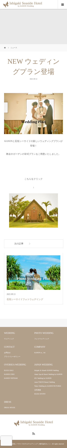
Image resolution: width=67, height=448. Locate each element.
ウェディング (9, 339)
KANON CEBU (9, 374)
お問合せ (7, 353)
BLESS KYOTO (39, 394)
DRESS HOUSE (9, 407)
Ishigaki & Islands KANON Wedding (46, 370)
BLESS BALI (8, 370)
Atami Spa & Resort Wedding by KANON (48, 374)
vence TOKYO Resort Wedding (44, 382)
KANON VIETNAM (11, 378)
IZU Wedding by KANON (42, 378)
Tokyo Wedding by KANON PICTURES (47, 386)
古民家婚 (37, 390)
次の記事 (18, 243)
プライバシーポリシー (12, 356)
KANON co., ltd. (40, 353)
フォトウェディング (41, 339)
